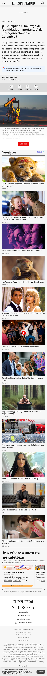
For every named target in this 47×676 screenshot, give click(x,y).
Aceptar (41, 672)
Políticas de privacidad (23, 635)
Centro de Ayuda (23, 637)
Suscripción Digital (23, 619)
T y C (21, 592)
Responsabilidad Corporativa (23, 629)
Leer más (23, 144)
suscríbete (17, 581)
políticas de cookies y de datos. (19, 674)
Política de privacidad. (34, 592)
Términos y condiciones (23, 632)
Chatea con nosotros (25, 623)
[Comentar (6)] (27, 86)
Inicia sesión (8, 581)
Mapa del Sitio (23, 612)
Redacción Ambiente (9, 77)
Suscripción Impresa (23, 616)
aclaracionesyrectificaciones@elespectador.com (23, 655)
